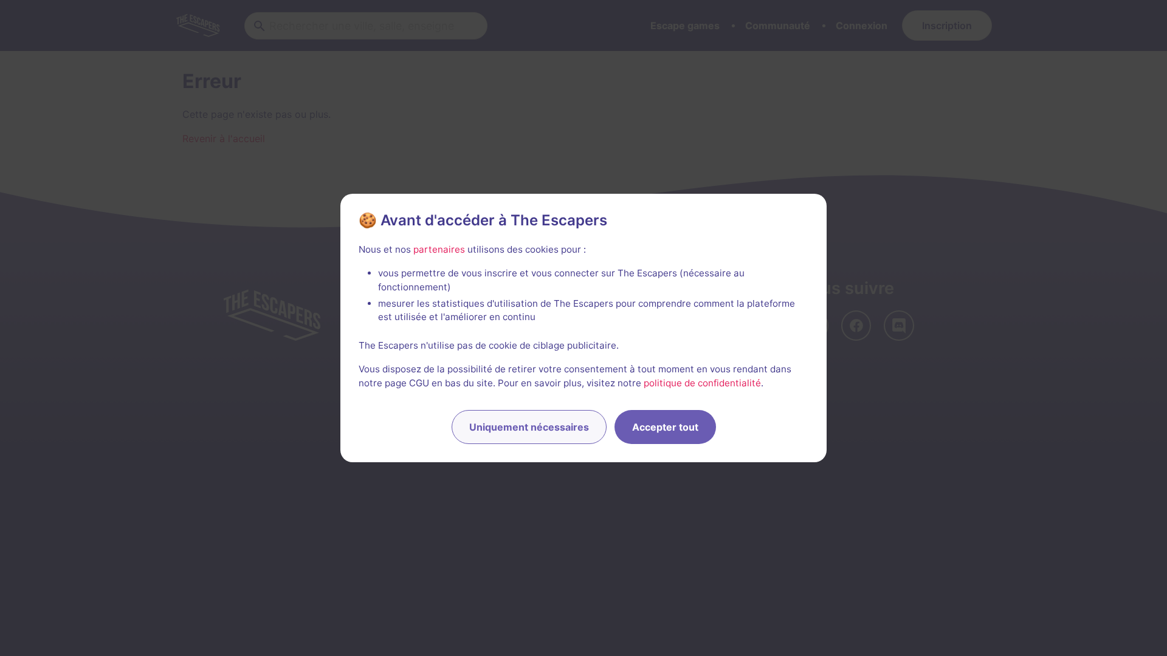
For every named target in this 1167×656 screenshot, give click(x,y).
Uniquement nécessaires (529, 427)
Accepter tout (665, 427)
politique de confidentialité (702, 383)
